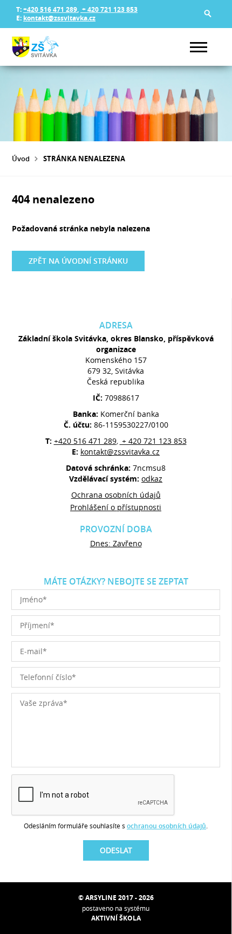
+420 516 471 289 (50, 9)
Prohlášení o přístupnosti (115, 507)
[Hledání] (208, 13)
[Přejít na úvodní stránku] (44, 47)
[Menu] (198, 47)
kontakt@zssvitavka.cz (59, 18)
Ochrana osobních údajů (116, 495)
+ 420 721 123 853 (109, 9)
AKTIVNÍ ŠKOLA (116, 918)
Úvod (21, 158)
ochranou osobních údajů (166, 825)
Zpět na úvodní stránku (78, 261)
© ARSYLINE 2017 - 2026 (116, 897)
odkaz (151, 478)
